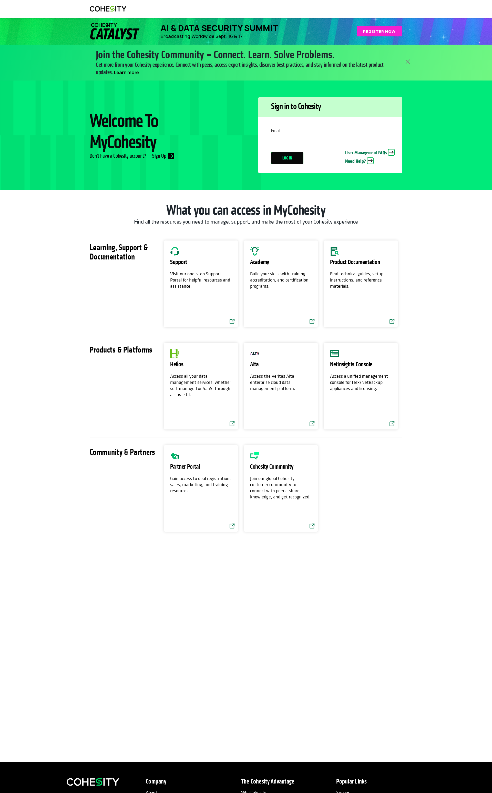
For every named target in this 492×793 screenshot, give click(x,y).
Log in (287, 158)
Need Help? (355, 161)
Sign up (159, 156)
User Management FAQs (366, 152)
